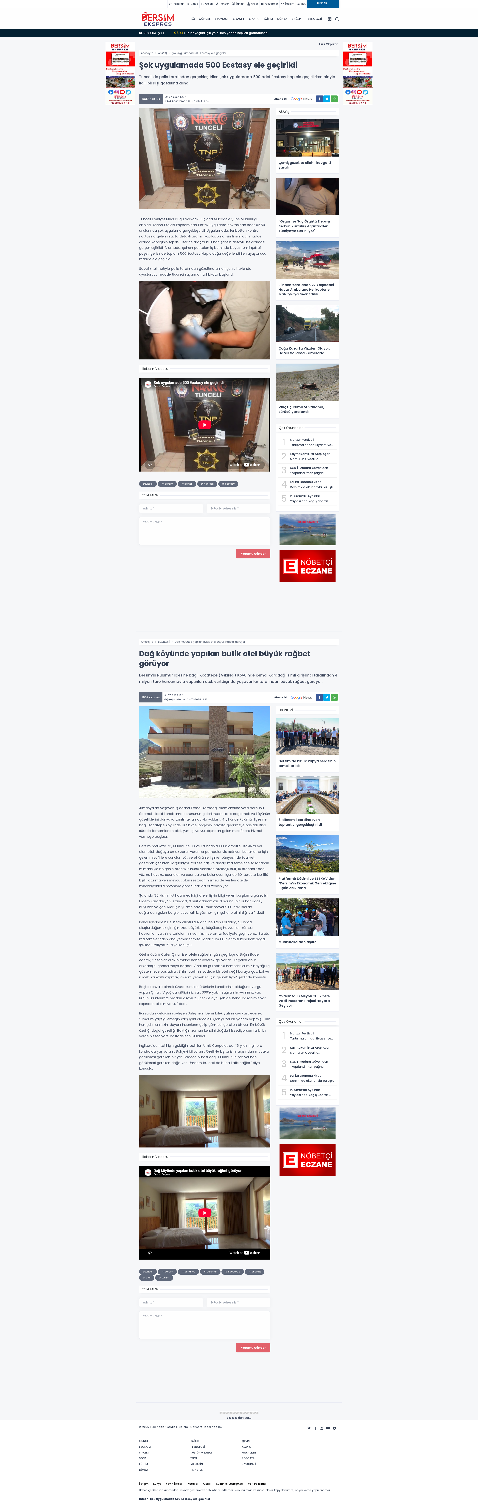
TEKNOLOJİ (314, 19)
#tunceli (148, 484)
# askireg (255, 1271)
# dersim (167, 484)
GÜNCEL (204, 19)
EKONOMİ (221, 19)
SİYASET (238, 19)
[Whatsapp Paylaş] (334, 98)
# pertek (187, 484)
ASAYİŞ (162, 53)
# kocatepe (232, 1271)
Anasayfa (147, 53)
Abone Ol (280, 99)
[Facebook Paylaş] (319, 98)
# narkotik (207, 484)
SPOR (253, 19)
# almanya (188, 1271)
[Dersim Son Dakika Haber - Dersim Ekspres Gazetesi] (157, 19)
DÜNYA (282, 19)
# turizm (164, 1277)
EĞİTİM (268, 19)
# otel (146, 1277)
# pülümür (210, 1271)
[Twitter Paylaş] (326, 98)
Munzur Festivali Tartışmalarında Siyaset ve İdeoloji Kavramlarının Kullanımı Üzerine (248, 32)
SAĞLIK (297, 19)
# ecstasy (228, 484)
